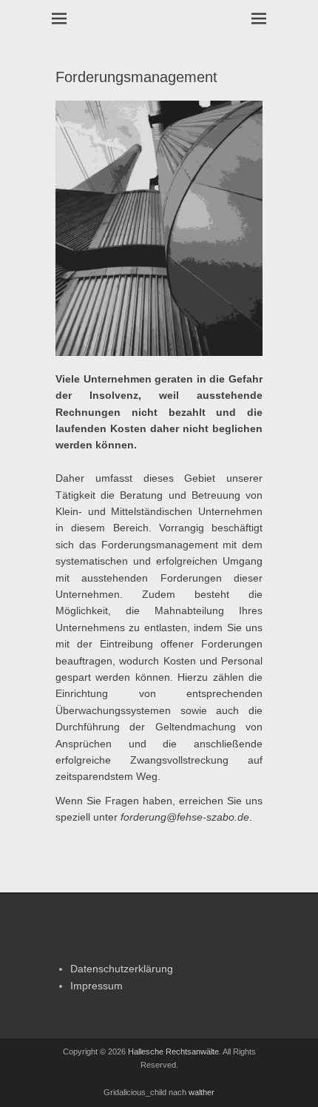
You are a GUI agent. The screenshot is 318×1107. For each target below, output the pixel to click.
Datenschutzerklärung (121, 969)
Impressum (96, 986)
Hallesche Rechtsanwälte (173, 1051)
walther (201, 1092)
